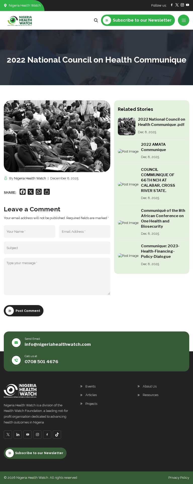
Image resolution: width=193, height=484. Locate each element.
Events (90, 386)
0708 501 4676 (41, 361)
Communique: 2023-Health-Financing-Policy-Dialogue (160, 251)
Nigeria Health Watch (30, 178)
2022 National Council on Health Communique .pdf (161, 122)
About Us (150, 386)
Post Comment (28, 311)
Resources (150, 395)
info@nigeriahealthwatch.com (58, 344)
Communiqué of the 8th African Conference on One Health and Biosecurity (163, 218)
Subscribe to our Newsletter (39, 453)
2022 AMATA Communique (153, 147)
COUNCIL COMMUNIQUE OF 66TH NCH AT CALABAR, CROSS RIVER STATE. (158, 180)
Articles (91, 395)
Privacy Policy (178, 477)
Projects (91, 404)
